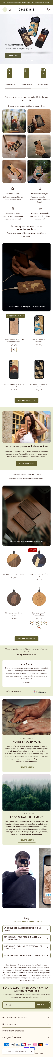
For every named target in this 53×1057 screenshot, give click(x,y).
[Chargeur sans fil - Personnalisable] (39, 598)
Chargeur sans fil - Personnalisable (39, 614)
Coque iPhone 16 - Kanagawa (39, 341)
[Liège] (46, 622)
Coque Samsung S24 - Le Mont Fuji (14, 385)
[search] (9, 9)
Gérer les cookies (36, 1053)
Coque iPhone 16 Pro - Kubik (39, 385)
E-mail (8, 1005)
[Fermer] (31, 1051)
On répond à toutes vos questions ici (26, 921)
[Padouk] (39, 627)
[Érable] (16, 349)
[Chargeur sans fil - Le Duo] (13, 559)
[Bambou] (41, 622)
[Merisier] (11, 349)
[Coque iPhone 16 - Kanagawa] (39, 324)
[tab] (21, 61)
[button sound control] (33, 905)
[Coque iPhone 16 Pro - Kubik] (39, 369)
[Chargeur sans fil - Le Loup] (13, 598)
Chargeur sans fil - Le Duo (14, 574)
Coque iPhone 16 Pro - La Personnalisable (14, 341)
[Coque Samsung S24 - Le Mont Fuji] (13, 369)
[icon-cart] (48, 9)
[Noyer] (37, 622)
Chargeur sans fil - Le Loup (14, 614)
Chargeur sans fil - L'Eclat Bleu (39, 575)
